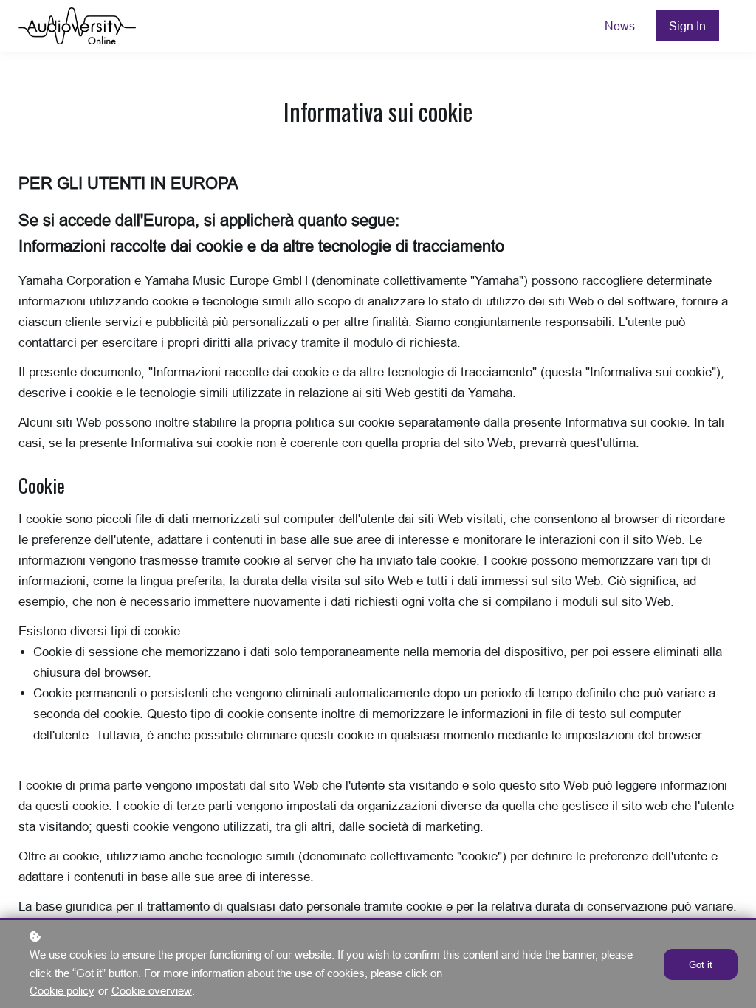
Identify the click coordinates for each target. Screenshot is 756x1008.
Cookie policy (62, 990)
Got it (700, 964)
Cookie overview (151, 990)
